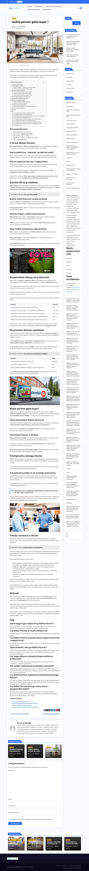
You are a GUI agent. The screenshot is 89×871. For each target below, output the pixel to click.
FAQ (13, 111)
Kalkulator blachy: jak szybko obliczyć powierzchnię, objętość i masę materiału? (73, 326)
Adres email (11, 806)
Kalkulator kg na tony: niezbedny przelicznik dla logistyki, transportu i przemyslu (73, 365)
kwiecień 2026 (70, 88)
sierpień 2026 (70, 73)
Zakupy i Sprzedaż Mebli (33, 9)
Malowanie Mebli (70, 138)
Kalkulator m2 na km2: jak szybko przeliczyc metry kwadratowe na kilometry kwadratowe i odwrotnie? (73, 398)
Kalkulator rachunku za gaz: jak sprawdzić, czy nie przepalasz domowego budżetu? (73, 439)
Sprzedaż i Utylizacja (71, 174)
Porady (68, 161)
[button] (78, 8)
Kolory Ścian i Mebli (71, 135)
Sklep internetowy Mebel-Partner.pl (22, 101)
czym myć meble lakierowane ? (21, 701)
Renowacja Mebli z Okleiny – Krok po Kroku (73, 169)
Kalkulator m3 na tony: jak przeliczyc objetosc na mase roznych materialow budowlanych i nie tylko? (73, 423)
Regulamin (69, 503)
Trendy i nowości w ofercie (18, 108)
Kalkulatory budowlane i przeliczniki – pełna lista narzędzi (72, 463)
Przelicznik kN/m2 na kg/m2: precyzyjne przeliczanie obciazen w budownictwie (72, 485)
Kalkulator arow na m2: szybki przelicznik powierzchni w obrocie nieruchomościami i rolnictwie (72, 317)
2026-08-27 (13, 846)
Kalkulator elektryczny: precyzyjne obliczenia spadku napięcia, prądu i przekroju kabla (72, 357)
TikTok (68, 265)
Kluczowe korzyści (18, 84)
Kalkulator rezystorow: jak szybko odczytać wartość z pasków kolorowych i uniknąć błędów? (73, 448)
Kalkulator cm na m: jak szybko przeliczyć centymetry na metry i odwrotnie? (72, 349)
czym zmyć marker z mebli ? (20, 714)
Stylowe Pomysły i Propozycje (54, 6)
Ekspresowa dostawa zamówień (20, 98)
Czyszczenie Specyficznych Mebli (73, 115)
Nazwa (10, 799)
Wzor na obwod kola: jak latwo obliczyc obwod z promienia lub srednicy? (72, 516)
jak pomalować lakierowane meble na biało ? (25, 703)
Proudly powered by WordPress (14, 867)
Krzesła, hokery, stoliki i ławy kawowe (22, 93)
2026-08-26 (51, 846)
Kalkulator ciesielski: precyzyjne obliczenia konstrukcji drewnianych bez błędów (72, 341)
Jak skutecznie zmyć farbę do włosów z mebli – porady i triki (73, 36)
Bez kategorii (69, 106)
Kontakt (68, 468)
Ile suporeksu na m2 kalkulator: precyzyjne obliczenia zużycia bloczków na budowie (72, 308)
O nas (67, 472)
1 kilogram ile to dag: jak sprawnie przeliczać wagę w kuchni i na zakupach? (73, 300)
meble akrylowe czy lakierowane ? (22, 705)
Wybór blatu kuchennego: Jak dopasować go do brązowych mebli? (73, 43)
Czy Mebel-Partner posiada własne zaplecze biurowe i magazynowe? (29, 116)
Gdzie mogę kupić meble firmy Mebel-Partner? (24, 113)
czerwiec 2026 (70, 81)
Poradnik (29, 6)
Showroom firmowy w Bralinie (20, 103)
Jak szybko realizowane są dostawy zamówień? (25, 120)
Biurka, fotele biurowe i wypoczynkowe (23, 92)
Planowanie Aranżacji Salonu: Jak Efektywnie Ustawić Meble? (72, 147)
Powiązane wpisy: (18, 125)
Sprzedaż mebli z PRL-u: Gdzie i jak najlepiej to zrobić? (72, 61)
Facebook (68, 258)
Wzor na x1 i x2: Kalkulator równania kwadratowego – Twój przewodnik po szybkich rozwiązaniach (73, 524)
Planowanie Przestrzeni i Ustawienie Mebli (72, 153)
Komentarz (11, 770)
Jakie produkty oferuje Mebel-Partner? (23, 117)
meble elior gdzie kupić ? (50, 714)
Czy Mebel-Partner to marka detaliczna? (23, 114)
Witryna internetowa (13, 812)
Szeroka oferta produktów (18, 90)
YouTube (68, 269)
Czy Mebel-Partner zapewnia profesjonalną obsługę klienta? (27, 122)
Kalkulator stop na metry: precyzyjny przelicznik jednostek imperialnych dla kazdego (73, 456)
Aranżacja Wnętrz (47, 9)
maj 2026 (68, 84)
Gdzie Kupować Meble (72, 127)
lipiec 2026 (69, 77)
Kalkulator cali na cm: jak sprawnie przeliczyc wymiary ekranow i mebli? (73, 333)
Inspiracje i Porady (71, 131)
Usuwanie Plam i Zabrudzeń (70, 183)
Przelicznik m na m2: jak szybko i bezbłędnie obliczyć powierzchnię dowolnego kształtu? (72, 493)
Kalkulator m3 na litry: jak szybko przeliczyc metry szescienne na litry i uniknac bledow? (73, 415)
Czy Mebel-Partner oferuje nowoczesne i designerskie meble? (28, 123)
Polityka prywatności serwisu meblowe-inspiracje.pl (72, 477)
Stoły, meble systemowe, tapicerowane (23, 95)
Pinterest (68, 273)
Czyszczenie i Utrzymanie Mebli (73, 110)
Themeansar (31, 867)
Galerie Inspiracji (70, 124)
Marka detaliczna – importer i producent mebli (24, 87)
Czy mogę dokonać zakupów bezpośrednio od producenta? (27, 119)
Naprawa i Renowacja (72, 142)
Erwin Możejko (22, 26)
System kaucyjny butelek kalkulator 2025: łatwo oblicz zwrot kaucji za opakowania (73, 509)
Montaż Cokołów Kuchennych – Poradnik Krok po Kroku (72, 49)
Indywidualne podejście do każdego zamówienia (25, 106)
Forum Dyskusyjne (71, 120)
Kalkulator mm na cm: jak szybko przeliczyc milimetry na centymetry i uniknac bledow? (73, 431)
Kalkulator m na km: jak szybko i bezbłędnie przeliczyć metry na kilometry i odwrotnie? (72, 382)
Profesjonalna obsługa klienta (19, 105)
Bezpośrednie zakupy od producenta (21, 96)
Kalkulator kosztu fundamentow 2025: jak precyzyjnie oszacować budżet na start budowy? (73, 373)
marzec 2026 (69, 92)
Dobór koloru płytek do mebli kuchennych (34, 751)
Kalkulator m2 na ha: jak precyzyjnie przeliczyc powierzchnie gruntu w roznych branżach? (72, 390)
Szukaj (68, 18)
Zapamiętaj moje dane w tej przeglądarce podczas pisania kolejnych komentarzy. (31, 819)
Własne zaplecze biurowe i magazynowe (23, 89)
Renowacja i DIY (38, 6)
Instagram (69, 262)
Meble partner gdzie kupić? (18, 100)
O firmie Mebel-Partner (17, 86)
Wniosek (14, 109)
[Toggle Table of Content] (43, 82)
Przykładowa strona (71, 499)
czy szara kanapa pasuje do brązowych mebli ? (25, 707)
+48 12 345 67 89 (75, 287)
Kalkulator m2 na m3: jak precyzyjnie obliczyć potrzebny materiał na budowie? (73, 406)
